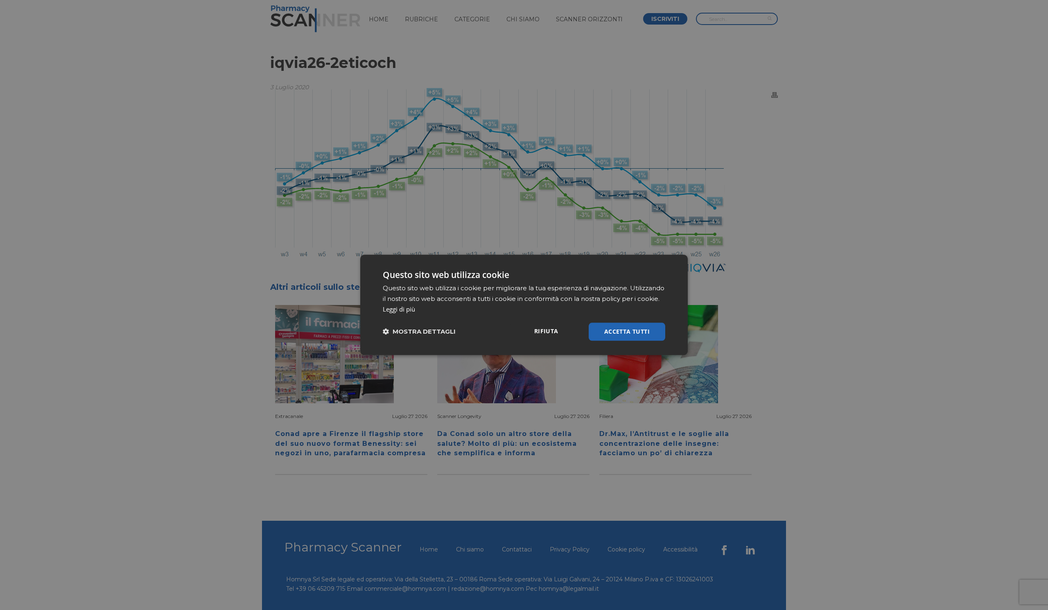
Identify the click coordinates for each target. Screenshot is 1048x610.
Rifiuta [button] (546, 331)
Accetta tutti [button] (627, 331)
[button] (419, 332)
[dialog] (524, 305)
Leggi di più (399, 309)
